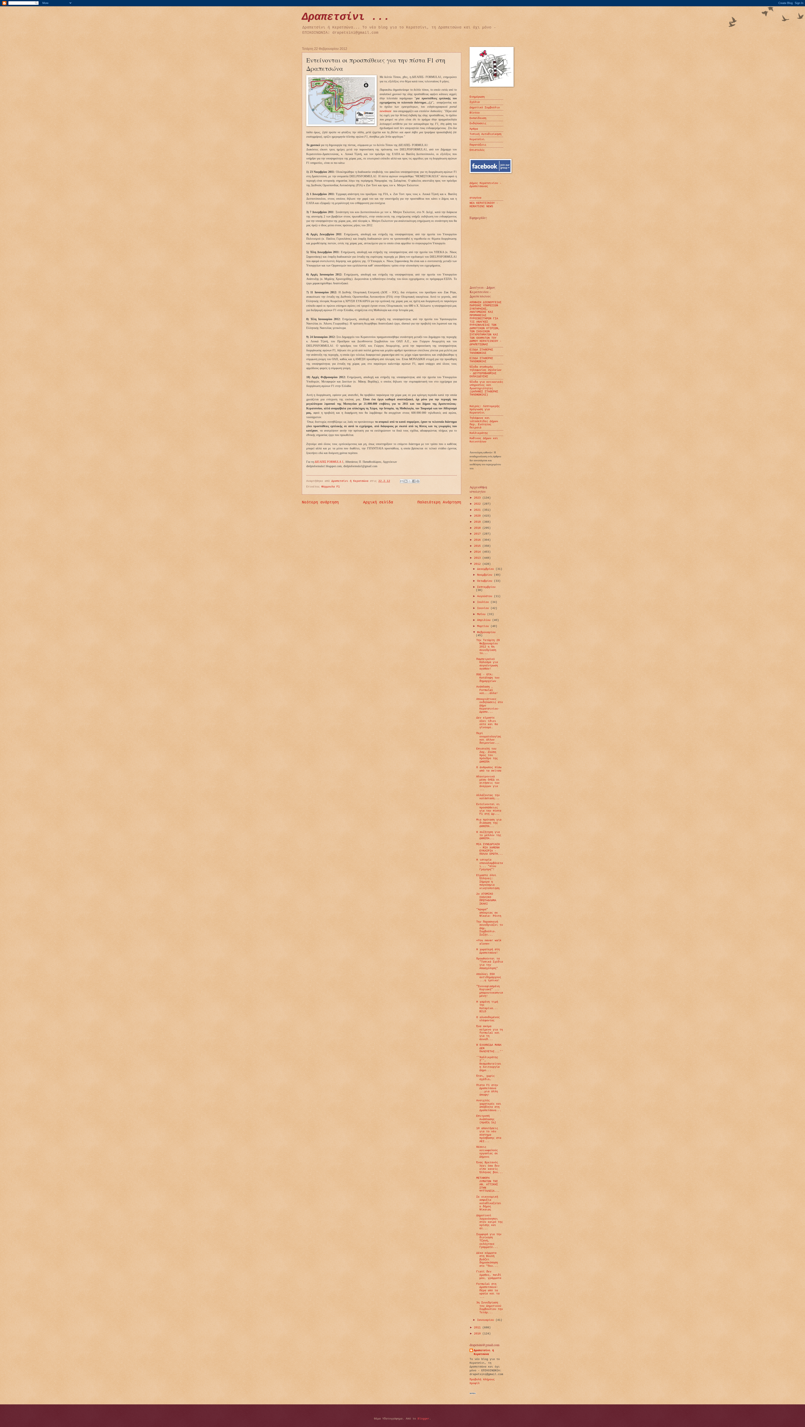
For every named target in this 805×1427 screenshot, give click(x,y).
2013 (478, 558)
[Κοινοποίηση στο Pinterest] (418, 481)
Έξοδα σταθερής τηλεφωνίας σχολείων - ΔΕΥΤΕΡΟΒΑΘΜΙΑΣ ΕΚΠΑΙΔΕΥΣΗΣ (485, 371)
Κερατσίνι (477, 139)
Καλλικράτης (479, 433)
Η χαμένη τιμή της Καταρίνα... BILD (487, 1006)
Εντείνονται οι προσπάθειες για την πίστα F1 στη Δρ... (488, 809)
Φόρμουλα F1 (330, 486)
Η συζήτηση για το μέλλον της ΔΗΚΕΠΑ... (488, 835)
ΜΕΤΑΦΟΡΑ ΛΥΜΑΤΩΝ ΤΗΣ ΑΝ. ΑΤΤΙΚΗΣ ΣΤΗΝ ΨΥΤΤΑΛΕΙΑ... (488, 1184)
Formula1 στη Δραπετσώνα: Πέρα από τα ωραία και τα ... (488, 1290)
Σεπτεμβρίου (486, 587)
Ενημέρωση (477, 96)
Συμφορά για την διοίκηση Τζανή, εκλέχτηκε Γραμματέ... (488, 1241)
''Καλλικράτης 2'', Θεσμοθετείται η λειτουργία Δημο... (488, 1064)
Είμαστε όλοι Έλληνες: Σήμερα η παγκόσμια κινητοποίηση (488, 882)
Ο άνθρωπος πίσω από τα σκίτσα (488, 769)
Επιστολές (477, 150)
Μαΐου (482, 614)
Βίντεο (475, 112)
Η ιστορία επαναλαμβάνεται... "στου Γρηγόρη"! (489, 864)
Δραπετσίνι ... (346, 17)
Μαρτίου (484, 626)
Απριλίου (484, 620)
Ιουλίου (484, 602)
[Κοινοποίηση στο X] (410, 481)
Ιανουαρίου (486, 1320)
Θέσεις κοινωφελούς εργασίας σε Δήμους (487, 1151)
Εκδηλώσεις (478, 123)
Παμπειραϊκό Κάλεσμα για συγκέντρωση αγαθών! (487, 664)
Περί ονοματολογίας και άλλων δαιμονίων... (488, 738)
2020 (478, 515)
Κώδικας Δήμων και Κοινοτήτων (484, 440)
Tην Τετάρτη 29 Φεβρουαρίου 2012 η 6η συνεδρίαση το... (488, 647)
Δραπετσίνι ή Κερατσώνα (484, 1352)
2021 (478, 510)
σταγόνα (475, 197)
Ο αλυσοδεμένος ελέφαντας (488, 1019)
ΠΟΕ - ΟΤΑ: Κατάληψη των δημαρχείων (488, 678)
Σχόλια (475, 102)
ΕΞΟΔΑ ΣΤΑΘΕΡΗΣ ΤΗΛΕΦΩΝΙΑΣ (481, 351)
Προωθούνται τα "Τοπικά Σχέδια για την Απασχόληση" (489, 963)
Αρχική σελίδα (378, 502)
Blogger (423, 1418)
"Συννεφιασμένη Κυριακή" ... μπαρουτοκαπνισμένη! (489, 991)
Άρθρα (474, 129)
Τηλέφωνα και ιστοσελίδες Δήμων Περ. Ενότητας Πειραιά (484, 422)
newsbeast (386, 111)
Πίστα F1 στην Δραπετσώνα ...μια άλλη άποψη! (487, 1090)
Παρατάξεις (478, 144)
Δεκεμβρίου (486, 569)
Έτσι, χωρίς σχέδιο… (485, 1077)
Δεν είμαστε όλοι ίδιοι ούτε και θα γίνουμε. (487, 722)
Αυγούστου (485, 596)
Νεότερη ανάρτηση (320, 502)
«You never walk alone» (488, 942)
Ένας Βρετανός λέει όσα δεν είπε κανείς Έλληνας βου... (489, 1167)
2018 (478, 528)
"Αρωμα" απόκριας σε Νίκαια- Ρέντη (488, 913)
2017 (478, 533)
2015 (478, 546)
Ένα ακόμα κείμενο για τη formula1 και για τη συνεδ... (489, 1033)
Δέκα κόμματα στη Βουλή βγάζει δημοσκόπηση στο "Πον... (487, 1259)
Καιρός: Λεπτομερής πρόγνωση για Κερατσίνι (485, 409)
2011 (478, 1327)
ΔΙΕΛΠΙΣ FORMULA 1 (328, 461)
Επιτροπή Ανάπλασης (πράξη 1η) (486, 1119)
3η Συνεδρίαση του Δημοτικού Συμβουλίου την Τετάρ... (489, 1307)
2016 (478, 540)
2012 (478, 564)
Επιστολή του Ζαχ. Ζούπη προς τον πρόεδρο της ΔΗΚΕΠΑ (487, 755)
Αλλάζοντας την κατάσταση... (488, 797)
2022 (478, 503)
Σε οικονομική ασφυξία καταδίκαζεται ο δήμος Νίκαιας (488, 1203)
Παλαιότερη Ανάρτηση (439, 502)
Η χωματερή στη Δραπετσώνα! (488, 951)
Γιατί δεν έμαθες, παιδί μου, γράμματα (488, 1275)
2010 (478, 1333)
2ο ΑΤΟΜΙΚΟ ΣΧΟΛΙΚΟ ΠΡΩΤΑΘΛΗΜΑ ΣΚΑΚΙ (486, 898)
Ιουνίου (484, 608)
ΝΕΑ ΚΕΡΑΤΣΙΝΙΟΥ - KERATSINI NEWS (484, 205)
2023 (478, 497)
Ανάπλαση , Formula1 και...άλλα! (487, 690)
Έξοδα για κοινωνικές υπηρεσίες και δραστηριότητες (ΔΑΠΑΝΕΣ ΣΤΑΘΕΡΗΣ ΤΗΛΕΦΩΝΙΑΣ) (486, 388)
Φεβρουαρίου (486, 632)
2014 (478, 551)
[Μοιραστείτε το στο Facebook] (414, 481)
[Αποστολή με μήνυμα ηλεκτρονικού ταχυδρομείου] (402, 481)
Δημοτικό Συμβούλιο (485, 107)
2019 (478, 521)
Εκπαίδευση (478, 118)
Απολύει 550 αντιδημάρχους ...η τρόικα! (488, 977)
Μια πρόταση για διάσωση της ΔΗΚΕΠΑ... (488, 823)
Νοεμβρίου (485, 574)
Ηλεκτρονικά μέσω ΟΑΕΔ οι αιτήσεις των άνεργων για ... (488, 783)
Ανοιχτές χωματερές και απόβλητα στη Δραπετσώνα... (488, 1105)
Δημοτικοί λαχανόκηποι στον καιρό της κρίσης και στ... (489, 1222)
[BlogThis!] (406, 481)
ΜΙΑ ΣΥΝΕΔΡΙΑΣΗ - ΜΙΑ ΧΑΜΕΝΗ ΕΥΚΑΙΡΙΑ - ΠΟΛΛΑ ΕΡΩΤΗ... (489, 849)
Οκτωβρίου (485, 581)
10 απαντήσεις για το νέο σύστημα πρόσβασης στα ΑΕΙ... (488, 1135)
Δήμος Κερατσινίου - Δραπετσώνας (485, 185)
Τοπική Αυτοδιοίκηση (485, 134)
